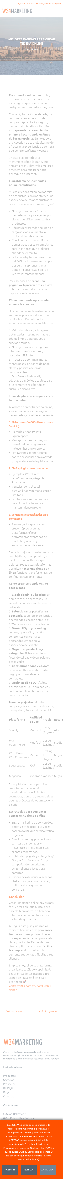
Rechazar (28, 1170)
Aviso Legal (31, 1144)
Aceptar (10, 1170)
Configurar (47, 1170)
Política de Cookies (28, 1148)
